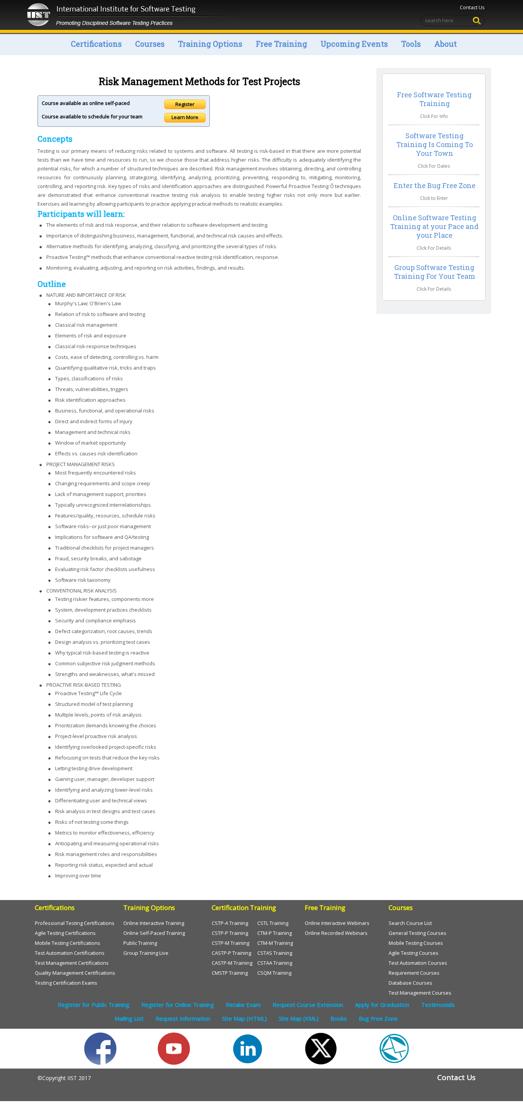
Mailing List (129, 1018)
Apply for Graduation (382, 1004)
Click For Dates (434, 166)
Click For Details (434, 248)
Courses (150, 44)
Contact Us (472, 7)
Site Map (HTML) (244, 1018)
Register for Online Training (177, 1004)
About (445, 44)
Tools (411, 44)
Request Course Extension (308, 1004)
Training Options (210, 44)
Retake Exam (243, 1004)
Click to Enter (434, 198)
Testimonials (438, 1004)
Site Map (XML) (299, 1018)
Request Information (182, 1018)
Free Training (281, 44)
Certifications (96, 44)
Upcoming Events (354, 44)
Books (338, 1018)
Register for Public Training (93, 1004)
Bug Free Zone (378, 1018)
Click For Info (434, 116)
